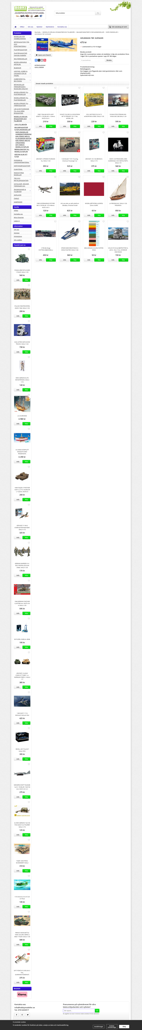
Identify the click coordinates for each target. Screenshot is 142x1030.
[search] (98, 13)
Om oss (30, 27)
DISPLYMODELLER (21, 132)
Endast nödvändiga (112, 1026)
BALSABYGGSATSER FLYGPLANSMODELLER (22, 128)
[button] (26, 280)
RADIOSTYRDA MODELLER (19, 174)
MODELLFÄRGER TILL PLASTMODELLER (21, 93)
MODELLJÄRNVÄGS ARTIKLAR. (20, 63)
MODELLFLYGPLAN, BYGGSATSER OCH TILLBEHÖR (21, 119)
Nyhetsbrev (50, 27)
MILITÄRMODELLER (20, 59)
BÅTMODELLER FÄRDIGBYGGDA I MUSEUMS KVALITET (21, 87)
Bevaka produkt (85, 52)
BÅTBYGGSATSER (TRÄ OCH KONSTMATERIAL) (21, 44)
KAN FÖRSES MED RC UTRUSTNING (22, 142)
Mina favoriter (19, 217)
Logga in (17, 221)
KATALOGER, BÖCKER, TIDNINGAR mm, (21, 185)
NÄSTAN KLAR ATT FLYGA (20, 155)
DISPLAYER (17, 195)
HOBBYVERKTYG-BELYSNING (20, 80)
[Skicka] (97, 1011)
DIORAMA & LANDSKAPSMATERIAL (21, 161)
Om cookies (18, 240)
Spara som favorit (44, 55)
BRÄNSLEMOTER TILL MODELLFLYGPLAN (21, 150)
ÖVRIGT (16, 198)
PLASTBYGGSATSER (20, 50)
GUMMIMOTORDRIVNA (23, 134)
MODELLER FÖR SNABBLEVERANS (20, 38)
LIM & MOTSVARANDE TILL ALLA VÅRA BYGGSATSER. (21, 111)
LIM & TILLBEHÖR (20, 125)
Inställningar (98, 1027)
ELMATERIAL (18, 169)
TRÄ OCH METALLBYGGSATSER (21, 179)
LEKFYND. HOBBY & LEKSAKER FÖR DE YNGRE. (20, 73)
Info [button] (18, 280)
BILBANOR (17, 68)
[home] (15, 27)
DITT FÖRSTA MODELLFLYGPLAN (22, 146)
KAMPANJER (18, 202)
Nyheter (39, 27)
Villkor (22, 27)
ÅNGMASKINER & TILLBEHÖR (20, 191)
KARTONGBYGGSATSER (22, 166)
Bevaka (109, 60)
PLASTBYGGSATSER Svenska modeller (20, 54)
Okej (124, 1027)
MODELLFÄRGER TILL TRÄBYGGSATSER (21, 104)
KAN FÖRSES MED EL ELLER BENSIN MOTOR (23, 137)
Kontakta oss (62, 27)
